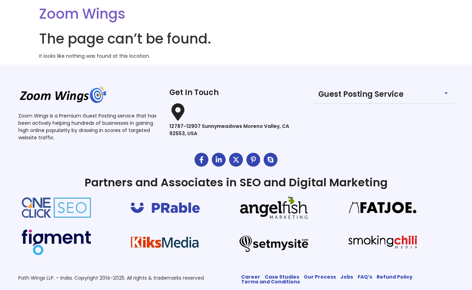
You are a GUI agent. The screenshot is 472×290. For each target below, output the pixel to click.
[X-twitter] (236, 160)
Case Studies (282, 276)
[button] (383, 94)
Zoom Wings (82, 14)
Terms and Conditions (270, 281)
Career (250, 276)
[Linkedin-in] (219, 160)
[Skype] (270, 160)
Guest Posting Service (361, 94)
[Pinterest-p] (253, 160)
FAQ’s (365, 276)
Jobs (346, 276)
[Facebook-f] (201, 160)
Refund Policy (395, 276)
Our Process (320, 276)
